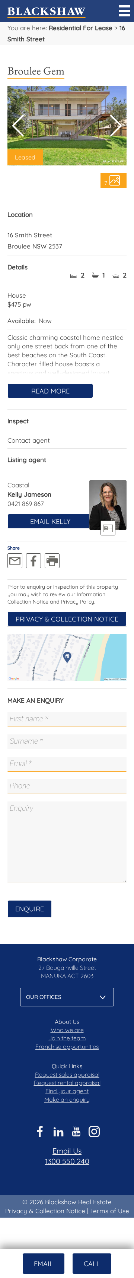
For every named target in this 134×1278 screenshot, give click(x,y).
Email (43, 1263)
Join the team (67, 1038)
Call (92, 1263)
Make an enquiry (67, 1099)
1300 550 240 (67, 1161)
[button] (116, 126)
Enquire (29, 909)
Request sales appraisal (67, 1074)
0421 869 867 (25, 503)
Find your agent (67, 1091)
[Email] (14, 560)
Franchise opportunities (67, 1046)
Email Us (67, 1150)
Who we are (67, 1030)
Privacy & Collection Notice (67, 619)
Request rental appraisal (67, 1082)
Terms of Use (109, 1211)
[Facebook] (33, 560)
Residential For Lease (80, 28)
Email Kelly (50, 521)
